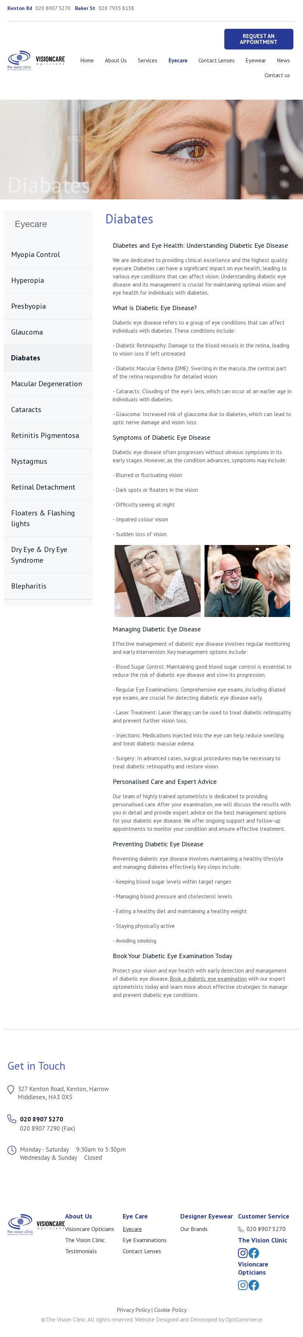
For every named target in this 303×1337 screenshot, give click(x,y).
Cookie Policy (170, 1309)
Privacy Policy (133, 1309)
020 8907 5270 (53, 8)
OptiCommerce (243, 1319)
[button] (258, 39)
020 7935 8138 (116, 8)
